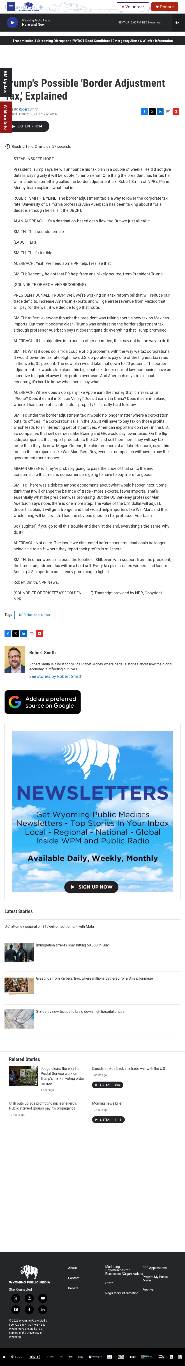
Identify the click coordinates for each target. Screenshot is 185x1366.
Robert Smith (28, 109)
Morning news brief (107, 1103)
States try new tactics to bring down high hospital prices (80, 1011)
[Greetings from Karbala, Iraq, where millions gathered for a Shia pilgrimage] (19, 985)
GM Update (5, 82)
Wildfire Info (5, 117)
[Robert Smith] (15, 659)
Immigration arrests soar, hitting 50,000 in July (72, 945)
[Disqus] (92, 1190)
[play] (12, 22)
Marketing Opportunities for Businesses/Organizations (122, 1270)
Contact (73, 1278)
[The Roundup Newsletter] (92, 811)
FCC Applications (155, 1268)
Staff (109, 1283)
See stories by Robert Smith (55, 676)
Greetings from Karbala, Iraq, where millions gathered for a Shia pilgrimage (94, 978)
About (72, 1268)
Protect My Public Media (155, 1278)
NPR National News (34, 615)
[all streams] (178, 23)
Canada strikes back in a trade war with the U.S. (129, 1068)
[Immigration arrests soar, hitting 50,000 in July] (19, 952)
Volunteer (134, 6)
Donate (167, 7)
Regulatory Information (122, 1293)
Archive (148, 1289)
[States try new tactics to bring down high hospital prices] (19, 1019)
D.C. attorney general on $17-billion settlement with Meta (49, 926)
